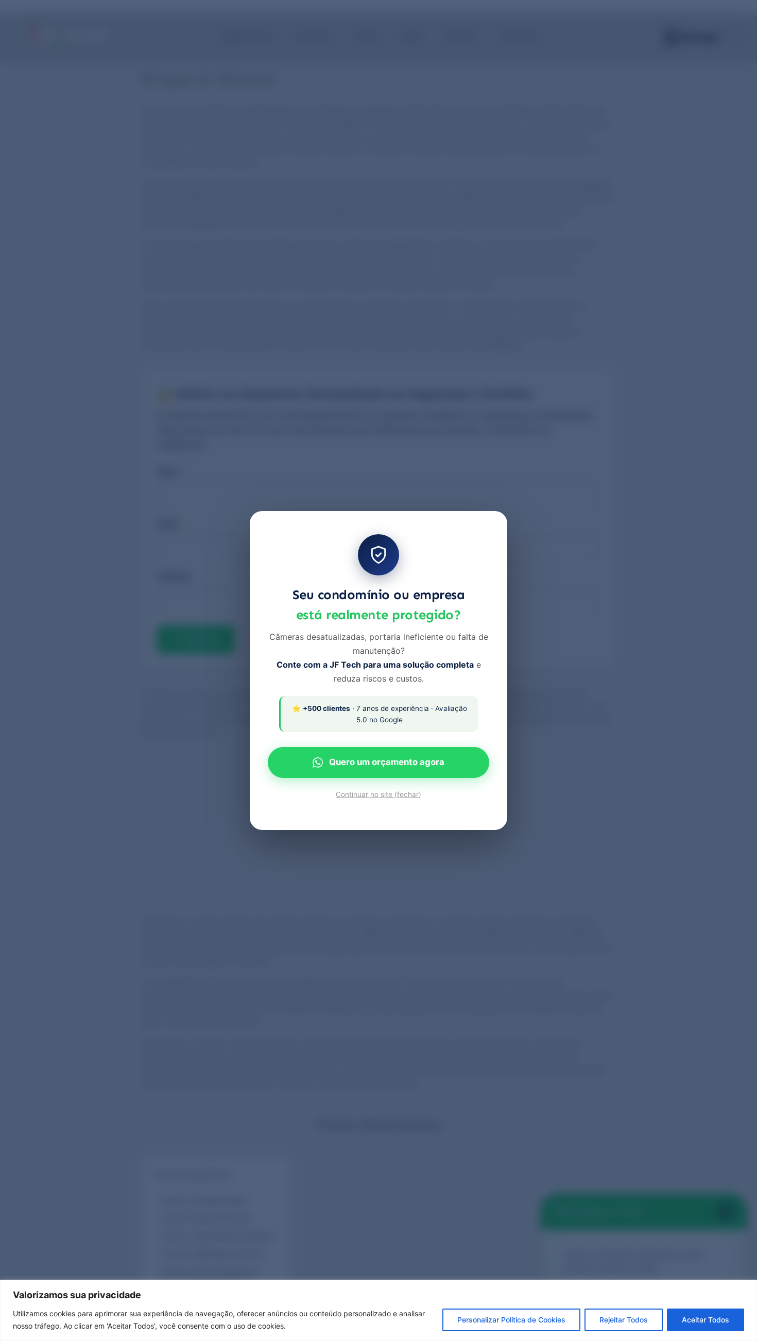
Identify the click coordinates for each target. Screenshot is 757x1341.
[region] (378, 1310)
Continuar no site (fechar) (378, 794)
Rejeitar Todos (623, 1319)
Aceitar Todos (705, 1319)
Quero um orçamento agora (386, 762)
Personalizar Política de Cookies (511, 1319)
